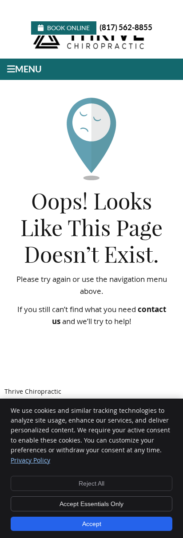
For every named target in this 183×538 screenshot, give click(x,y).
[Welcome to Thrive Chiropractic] (90, 48)
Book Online (68, 28)
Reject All (91, 483)
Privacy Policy (30, 460)
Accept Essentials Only (91, 503)
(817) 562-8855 (125, 27)
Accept (91, 523)
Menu (28, 69)
